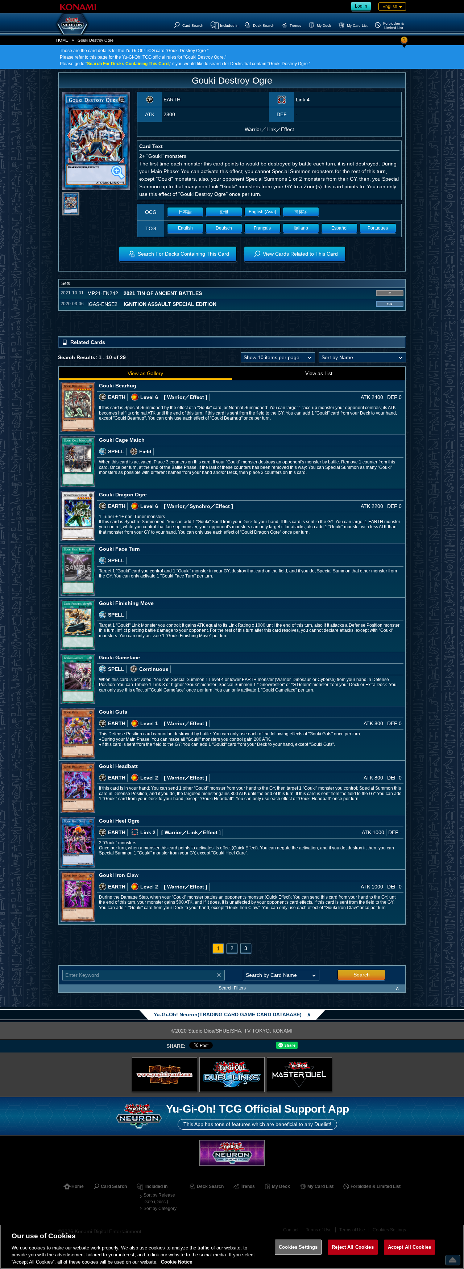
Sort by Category (160, 1208)
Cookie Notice (176, 1261)
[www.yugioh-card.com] (164, 1074)
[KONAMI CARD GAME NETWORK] (232, 1153)
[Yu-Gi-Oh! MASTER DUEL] (299, 1074)
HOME (62, 40)
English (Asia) (262, 211)
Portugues (378, 228)
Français (262, 228)
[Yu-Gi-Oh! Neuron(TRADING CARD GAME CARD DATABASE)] (72, 24)
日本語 (185, 211)
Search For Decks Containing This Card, (128, 63)
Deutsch (224, 228)
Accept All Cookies (409, 1247)
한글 (224, 211)
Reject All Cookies (352, 1247)
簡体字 (300, 211)
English (185, 228)
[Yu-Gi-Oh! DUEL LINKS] (232, 1074)
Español (339, 228)
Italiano (301, 228)
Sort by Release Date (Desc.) (159, 1198)
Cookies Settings (298, 1247)
